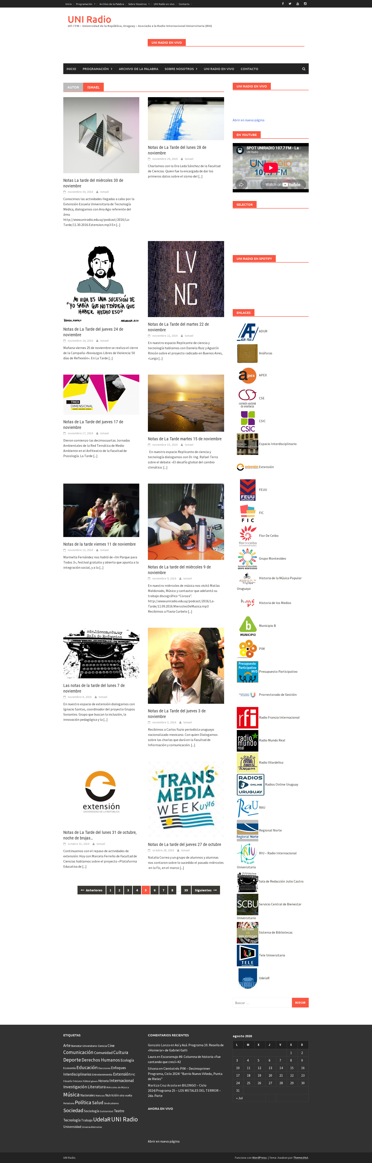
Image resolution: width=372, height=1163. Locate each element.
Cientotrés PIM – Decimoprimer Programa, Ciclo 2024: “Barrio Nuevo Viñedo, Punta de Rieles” (185, 1073)
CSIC (262, 421)
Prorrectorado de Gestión (277, 694)
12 (259, 1068)
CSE (261, 398)
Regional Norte (270, 830)
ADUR (262, 331)
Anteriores (93, 890)
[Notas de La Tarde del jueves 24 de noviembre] (101, 281)
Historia (103, 1081)
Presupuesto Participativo (278, 671)
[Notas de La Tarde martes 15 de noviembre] (186, 403)
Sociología (91, 1111)
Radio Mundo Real (271, 740)
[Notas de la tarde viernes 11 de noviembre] (101, 510)
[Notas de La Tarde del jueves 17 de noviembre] (101, 394)
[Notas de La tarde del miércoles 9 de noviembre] (186, 521)
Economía (69, 1068)
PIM (261, 648)
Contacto (184, 4)
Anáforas (265, 353)
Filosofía (67, 1081)
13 (270, 1068)
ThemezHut (300, 1158)
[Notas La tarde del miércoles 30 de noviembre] (101, 134)
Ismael (104, 192)
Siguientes (203, 890)
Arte (67, 1045)
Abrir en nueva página (248, 120)
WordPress (259, 1158)
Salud (97, 1102)
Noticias (100, 1095)
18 (248, 1075)
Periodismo (68, 1103)
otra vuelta (125, 1095)
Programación (84, 4)
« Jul (239, 1098)
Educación (87, 1067)
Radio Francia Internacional (279, 717)
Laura (152, 1056)
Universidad (72, 1126)
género (94, 1081)
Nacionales (87, 1095)
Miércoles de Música (117, 1087)
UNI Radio (89, 19)
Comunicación (78, 1052)
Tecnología (72, 1120)
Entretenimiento (102, 1074)
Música (71, 1094)
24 (238, 1083)
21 (281, 1075)
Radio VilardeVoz (271, 762)
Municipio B (267, 625)
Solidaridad (106, 1111)
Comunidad (103, 1052)
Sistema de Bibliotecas (275, 932)
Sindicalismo (111, 1103)
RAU (261, 807)
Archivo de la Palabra (111, 4)
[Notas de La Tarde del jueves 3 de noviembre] (186, 665)
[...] (118, 225)
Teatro (119, 1111)
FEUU (262, 489)
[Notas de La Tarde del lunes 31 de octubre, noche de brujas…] (101, 793)
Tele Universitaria (271, 955)
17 (238, 1075)
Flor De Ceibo (268, 535)
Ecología (127, 1060)
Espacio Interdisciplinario (277, 444)
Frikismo (77, 1081)
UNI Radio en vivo (164, 4)
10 (238, 1068)
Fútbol (86, 1081)
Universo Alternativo (92, 1127)
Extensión (266, 467)
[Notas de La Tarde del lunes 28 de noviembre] (186, 118)
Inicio (68, 4)
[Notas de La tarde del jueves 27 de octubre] (186, 799)
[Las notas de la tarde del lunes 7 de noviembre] (101, 652)
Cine (111, 1045)
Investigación (75, 1086)
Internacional (121, 1080)
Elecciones (104, 1068)
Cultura (120, 1052)
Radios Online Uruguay (281, 784)
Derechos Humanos (101, 1060)
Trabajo (87, 1120)
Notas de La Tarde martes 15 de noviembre (185, 438)
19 (259, 1075)
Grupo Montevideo (272, 558)
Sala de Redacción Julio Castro (281, 881)
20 (270, 1075)
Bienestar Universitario (84, 1046)
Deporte (72, 1059)
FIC (261, 513)
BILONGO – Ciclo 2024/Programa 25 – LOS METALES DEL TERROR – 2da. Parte (184, 1090)
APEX (262, 375)
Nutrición (112, 1095)
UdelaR (264, 978)
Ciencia (102, 1046)
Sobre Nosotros (137, 4)
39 (186, 890)
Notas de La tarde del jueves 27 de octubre (184, 844)
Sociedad (73, 1110)
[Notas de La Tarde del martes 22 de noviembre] (186, 279)
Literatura (97, 1086)
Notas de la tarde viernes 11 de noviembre (99, 544)
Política (83, 1102)
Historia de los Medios (274, 603)
